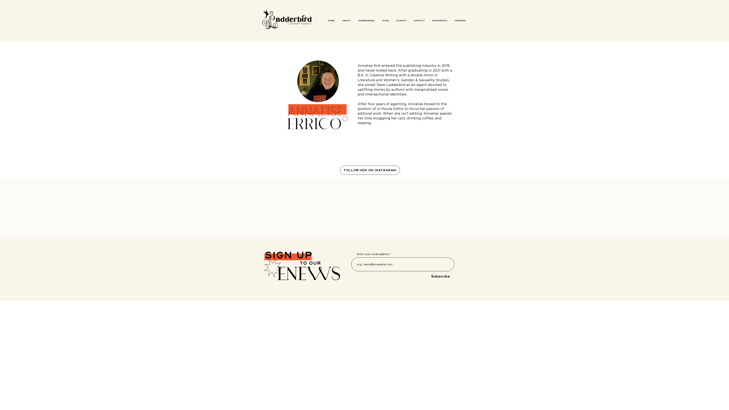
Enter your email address (373, 254)
